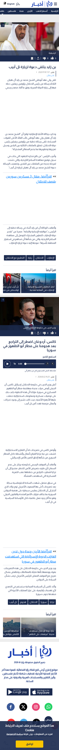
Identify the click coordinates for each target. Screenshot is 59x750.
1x (15, 363)
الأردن (29, 11)
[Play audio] (7, 364)
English (11, 4)
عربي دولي (50, 75)
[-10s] (47, 364)
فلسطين (12, 11)
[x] (23, 707)
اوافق (29, 744)
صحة (21, 11)
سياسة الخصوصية (14, 734)
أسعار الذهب (41, 11)
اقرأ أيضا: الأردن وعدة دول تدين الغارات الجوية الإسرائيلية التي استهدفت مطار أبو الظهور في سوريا (30, 556)
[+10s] (53, 364)
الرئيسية (54, 11)
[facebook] (11, 707)
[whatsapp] (48, 707)
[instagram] (36, 707)
